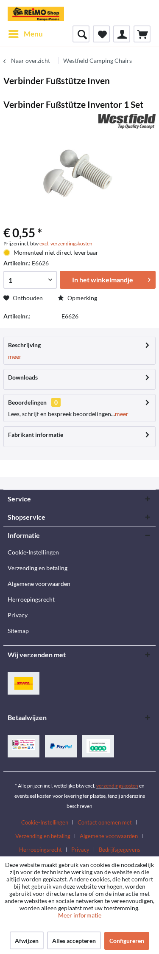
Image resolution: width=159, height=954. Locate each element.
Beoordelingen (27, 402)
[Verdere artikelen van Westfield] (127, 121)
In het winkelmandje (102, 280)
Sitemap (18, 630)
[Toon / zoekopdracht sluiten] (81, 33)
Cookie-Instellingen (33, 552)
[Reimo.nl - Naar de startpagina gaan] (36, 12)
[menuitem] (25, 33)
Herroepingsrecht (31, 599)
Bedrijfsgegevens (119, 849)
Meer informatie (79, 915)
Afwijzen (27, 940)
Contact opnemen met (105, 822)
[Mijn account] (121, 33)
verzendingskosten (117, 785)
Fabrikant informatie (35, 434)
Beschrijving (24, 345)
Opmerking (81, 297)
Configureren (126, 940)
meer (15, 356)
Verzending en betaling (37, 567)
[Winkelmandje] (142, 33)
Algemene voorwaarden (39, 583)
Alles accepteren (74, 940)
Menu (33, 33)
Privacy (18, 615)
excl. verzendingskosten (65, 243)
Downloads (23, 377)
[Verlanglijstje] (101, 33)
